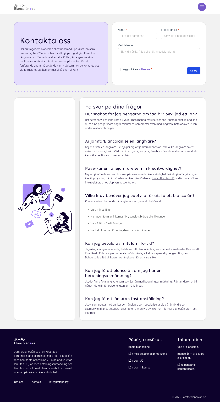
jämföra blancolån (150, 147)
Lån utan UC (135, 360)
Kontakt (36, 382)
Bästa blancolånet (139, 347)
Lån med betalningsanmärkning (147, 353)
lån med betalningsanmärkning (153, 281)
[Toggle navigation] (202, 7)
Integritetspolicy (59, 382)
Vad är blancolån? (188, 347)
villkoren (144, 69)
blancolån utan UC (163, 178)
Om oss (18, 382)
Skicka (193, 70)
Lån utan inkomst (139, 367)
